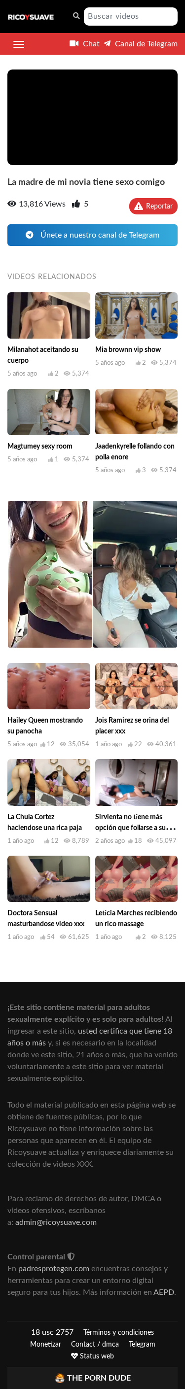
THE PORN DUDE (99, 1378)
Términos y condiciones (118, 1332)
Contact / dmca (95, 1344)
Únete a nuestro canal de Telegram (98, 235)
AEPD (163, 1292)
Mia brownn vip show (128, 350)
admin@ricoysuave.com (56, 1222)
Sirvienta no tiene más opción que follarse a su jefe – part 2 (130, 828)
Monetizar (45, 1344)
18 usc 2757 (52, 1332)
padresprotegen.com (53, 1269)
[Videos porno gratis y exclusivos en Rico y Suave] (30, 17)
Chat (90, 44)
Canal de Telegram (145, 44)
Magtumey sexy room (40, 446)
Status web (96, 1356)
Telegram (142, 1344)
